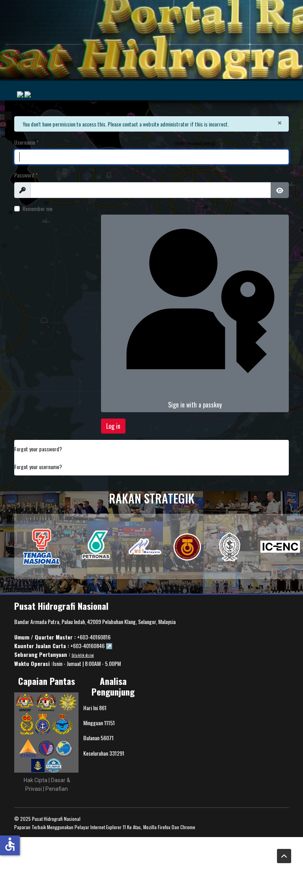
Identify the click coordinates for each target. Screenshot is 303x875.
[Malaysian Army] (27, 723)
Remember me (37, 208)
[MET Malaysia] (145, 546)
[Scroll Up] (284, 856)
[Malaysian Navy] (43, 723)
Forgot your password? (38, 449)
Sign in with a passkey (195, 404)
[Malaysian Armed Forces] (67, 702)
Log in (113, 426)
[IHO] (41, 546)
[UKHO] (230, 546)
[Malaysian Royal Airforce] (62, 723)
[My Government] (46, 702)
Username (26, 142)
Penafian (56, 789)
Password (26, 175)
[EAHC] (63, 748)
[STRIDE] (28, 748)
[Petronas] (96, 546)
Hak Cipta (35, 780)
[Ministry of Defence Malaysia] (24, 702)
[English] (27, 94)
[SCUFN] (38, 765)
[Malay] (20, 94)
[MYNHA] (54, 765)
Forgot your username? (38, 466)
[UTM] (187, 546)
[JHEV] (46, 748)
